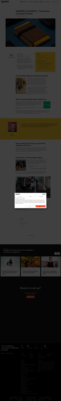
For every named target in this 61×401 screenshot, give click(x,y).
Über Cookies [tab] (41, 196)
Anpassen (30, 206)
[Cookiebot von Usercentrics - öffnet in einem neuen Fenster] (42, 194)
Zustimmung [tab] (19, 196)
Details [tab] (30, 196)
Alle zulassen (40, 206)
